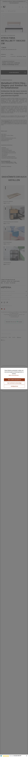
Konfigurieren (14, 386)
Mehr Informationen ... (14, 375)
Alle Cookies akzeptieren (14, 379)
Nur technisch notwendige (14, 383)
